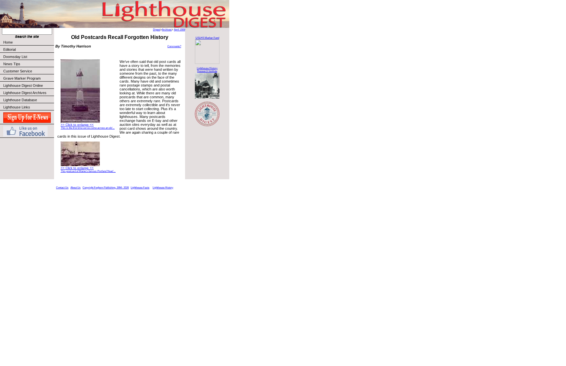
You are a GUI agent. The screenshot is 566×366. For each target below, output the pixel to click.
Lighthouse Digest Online (23, 85)
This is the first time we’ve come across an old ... (88, 127)
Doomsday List (15, 57)
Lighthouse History (163, 187)
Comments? (174, 46)
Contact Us (62, 187)
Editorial (9, 49)
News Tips (11, 64)
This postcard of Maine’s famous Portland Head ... (88, 171)
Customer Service (17, 71)
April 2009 (179, 29)
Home (8, 42)
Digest (156, 29)
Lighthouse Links (16, 107)
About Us (75, 187)
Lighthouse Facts (140, 187)
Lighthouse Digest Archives (25, 93)
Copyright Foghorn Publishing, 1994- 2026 (106, 187)
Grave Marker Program (22, 78)
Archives (167, 29)
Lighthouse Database (20, 100)
